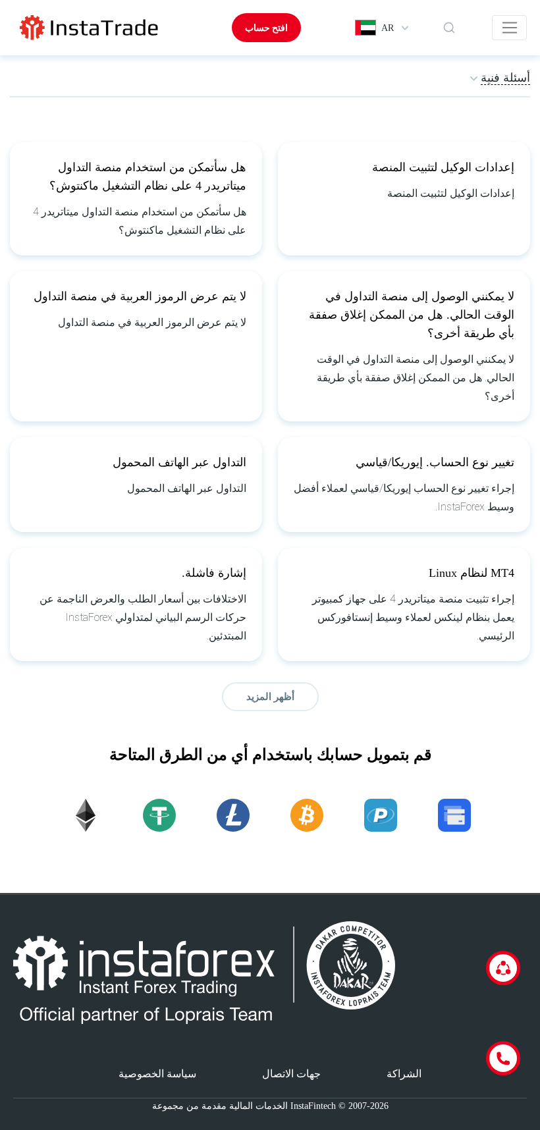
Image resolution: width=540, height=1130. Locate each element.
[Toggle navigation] (509, 27)
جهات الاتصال (291, 1073)
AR (387, 28)
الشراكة (404, 1073)
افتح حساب (266, 27)
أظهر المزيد (270, 696)
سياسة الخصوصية (157, 1073)
